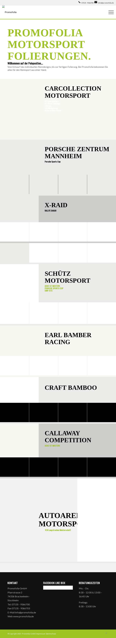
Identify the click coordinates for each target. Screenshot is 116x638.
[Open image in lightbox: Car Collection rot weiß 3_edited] (27, 136)
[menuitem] (109, 12)
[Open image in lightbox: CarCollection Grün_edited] (87, 136)
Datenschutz (51, 634)
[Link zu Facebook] (106, 633)
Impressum (40, 634)
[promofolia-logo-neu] (9, 12)
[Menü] (109, 12)
